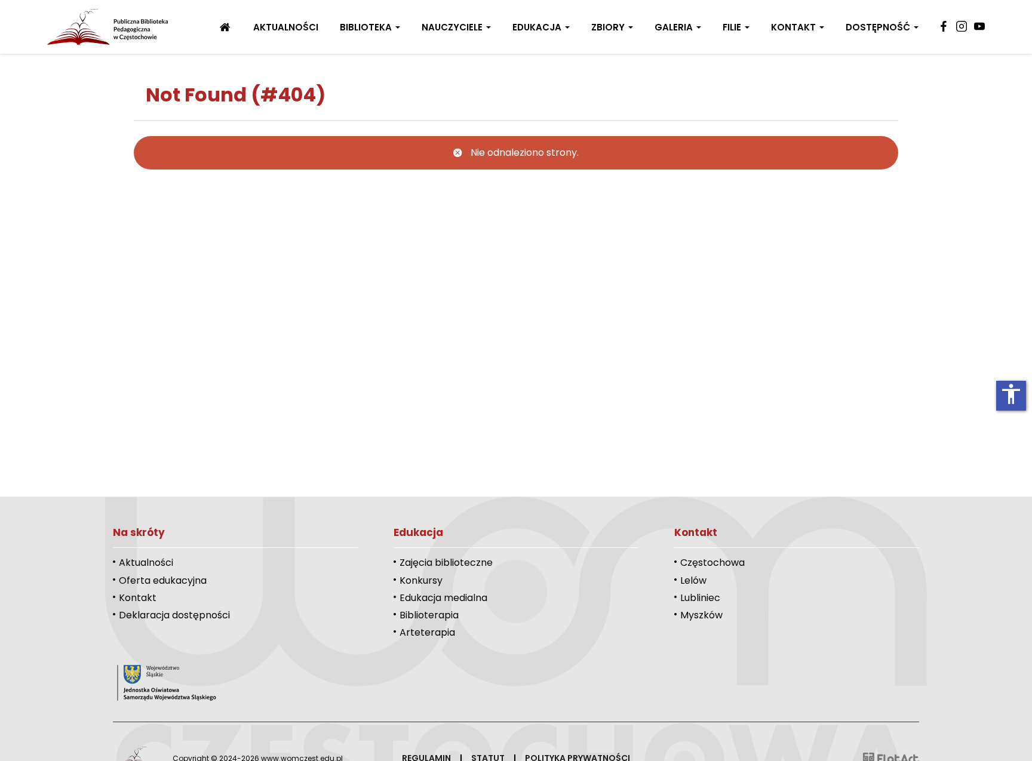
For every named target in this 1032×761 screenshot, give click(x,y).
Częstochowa (712, 562)
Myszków (701, 615)
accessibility (1011, 394)
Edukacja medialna (443, 597)
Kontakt (794, 27)
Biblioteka (367, 27)
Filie (733, 27)
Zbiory (609, 27)
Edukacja (538, 27)
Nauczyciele (453, 27)
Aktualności (285, 27)
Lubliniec (700, 597)
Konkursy (421, 580)
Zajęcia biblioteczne (446, 562)
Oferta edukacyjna (163, 580)
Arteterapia (427, 632)
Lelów (693, 580)
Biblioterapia (429, 615)
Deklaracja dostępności (174, 615)
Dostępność (879, 27)
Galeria (675, 27)
